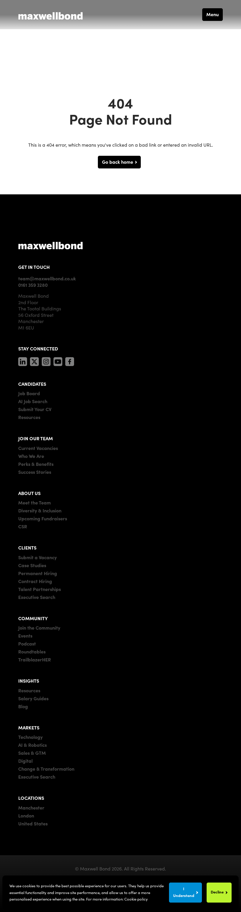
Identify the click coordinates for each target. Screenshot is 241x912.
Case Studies (32, 565)
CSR (22, 526)
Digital (25, 760)
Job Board (29, 393)
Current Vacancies (38, 448)
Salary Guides (33, 698)
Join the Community (39, 627)
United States (33, 823)
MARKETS (28, 727)
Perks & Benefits (35, 464)
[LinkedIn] (22, 360)
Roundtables (32, 651)
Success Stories (34, 472)
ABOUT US (29, 493)
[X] (34, 360)
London (26, 815)
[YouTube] (57, 360)
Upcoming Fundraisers (42, 518)
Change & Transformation (46, 768)
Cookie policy (136, 899)
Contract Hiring (35, 581)
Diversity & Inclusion (39, 510)
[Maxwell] (50, 245)
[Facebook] (69, 360)
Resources (29, 417)
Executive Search (36, 597)
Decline (217, 892)
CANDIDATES (32, 383)
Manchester (31, 807)
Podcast (27, 643)
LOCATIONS (31, 798)
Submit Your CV (34, 409)
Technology (30, 737)
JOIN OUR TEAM (35, 438)
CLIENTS (27, 547)
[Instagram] (46, 360)
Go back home (117, 161)
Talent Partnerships (39, 589)
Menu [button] (212, 14)
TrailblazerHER (34, 659)
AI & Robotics (32, 744)
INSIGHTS (28, 680)
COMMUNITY (33, 618)
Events (25, 635)
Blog (23, 706)
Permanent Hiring (37, 573)
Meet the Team (34, 502)
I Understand (183, 892)
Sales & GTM (32, 752)
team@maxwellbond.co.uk (47, 278)
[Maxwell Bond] (50, 14)
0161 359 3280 (33, 285)
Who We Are (31, 456)
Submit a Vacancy (37, 557)
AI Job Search (32, 401)
